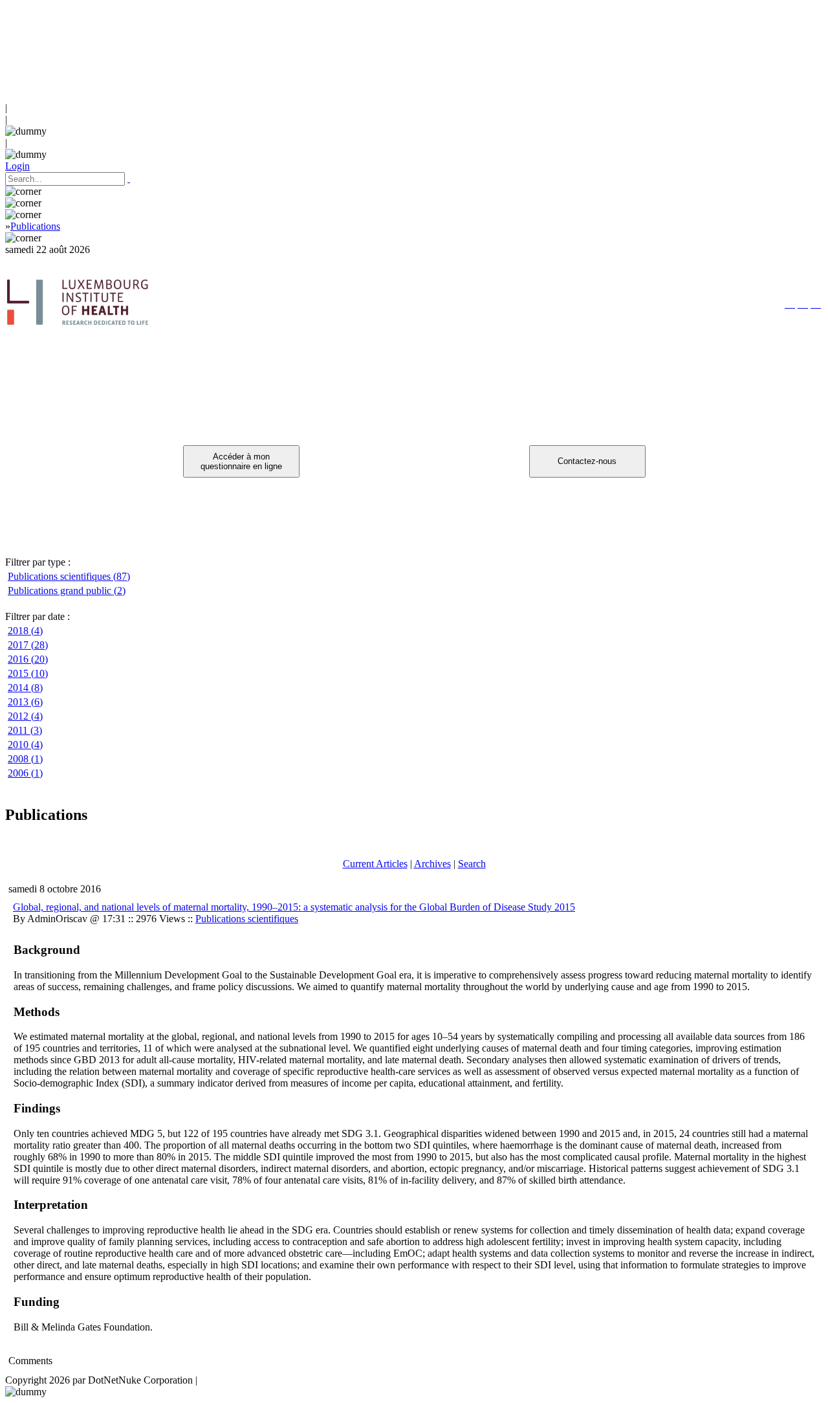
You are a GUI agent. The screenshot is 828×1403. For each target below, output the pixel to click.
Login (17, 165)
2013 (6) (25, 701)
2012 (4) (25, 716)
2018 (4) (25, 630)
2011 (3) (25, 730)
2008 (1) (25, 758)
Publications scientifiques (246, 918)
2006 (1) (25, 773)
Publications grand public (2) (66, 590)
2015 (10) (28, 673)
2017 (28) (28, 644)
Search (472, 863)
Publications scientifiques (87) (69, 576)
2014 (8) (25, 687)
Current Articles (375, 863)
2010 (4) (25, 744)
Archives (432, 863)
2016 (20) (28, 659)
